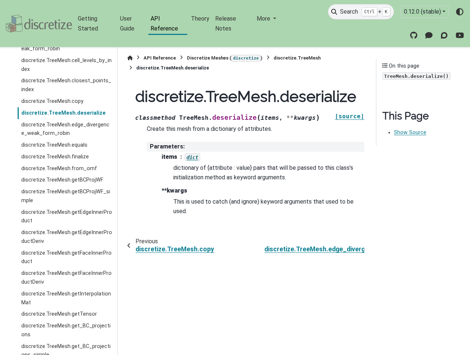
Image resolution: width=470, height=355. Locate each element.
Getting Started (88, 23)
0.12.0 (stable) (422, 11)
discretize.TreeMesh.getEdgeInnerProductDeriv (66, 236)
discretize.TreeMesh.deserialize (63, 113)
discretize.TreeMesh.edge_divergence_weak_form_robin (65, 129)
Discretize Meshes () (225, 58)
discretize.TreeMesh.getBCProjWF (62, 180)
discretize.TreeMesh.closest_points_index (66, 85)
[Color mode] (459, 12)
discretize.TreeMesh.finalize (55, 157)
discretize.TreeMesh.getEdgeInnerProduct (66, 216)
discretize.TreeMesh (297, 58)
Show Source (410, 132)
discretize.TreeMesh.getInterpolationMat (66, 298)
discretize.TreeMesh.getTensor (59, 314)
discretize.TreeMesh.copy (52, 101)
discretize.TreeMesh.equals (54, 145)
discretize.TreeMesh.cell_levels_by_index (66, 64)
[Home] (130, 58)
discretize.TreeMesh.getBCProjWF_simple (65, 196)
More (264, 18)
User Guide (127, 23)
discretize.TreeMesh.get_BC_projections (66, 330)
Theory (200, 18)
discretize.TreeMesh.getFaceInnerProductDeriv (66, 277)
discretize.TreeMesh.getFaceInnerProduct (66, 257)
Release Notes (225, 23)
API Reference (164, 23)
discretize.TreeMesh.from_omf (59, 168)
